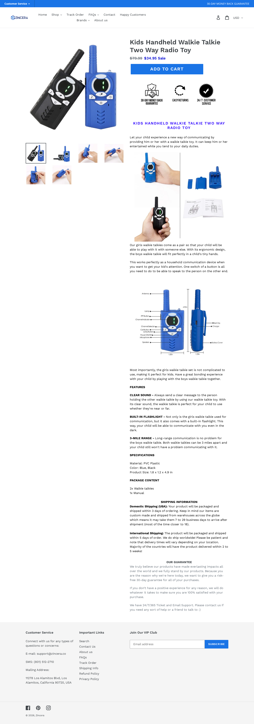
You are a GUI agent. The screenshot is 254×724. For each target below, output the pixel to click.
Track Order (88, 663)
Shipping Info (88, 668)
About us (85, 652)
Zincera (40, 715)
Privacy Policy (89, 679)
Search (84, 641)
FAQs (83, 657)
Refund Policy (89, 673)
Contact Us (87, 646)
